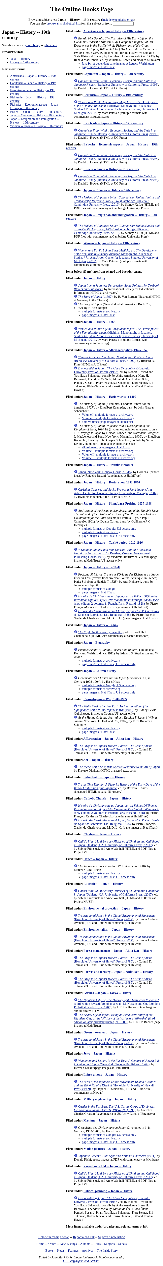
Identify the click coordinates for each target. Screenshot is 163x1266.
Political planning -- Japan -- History (107, 1191)
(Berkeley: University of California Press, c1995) (116, 82)
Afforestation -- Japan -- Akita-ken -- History (113, 738)
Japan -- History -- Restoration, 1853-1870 (111, 482)
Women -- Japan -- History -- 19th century (36, 126)
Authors (85, 1243)
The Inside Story (107, 1250)
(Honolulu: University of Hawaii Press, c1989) (115, 1085)
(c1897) (95, 296)
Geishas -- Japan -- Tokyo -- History (107, 993)
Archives (87, 1250)
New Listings (68, 1243)
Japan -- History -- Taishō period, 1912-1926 (113, 542)
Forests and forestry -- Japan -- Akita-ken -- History (118, 971)
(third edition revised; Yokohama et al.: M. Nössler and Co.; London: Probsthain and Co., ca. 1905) (117, 1003)
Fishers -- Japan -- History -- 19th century (36, 111)
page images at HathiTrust (98, 67)
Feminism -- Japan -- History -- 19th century (113, 95)
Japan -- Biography (96, 642)
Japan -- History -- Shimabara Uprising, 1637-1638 (117, 503)
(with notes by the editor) (100, 632)
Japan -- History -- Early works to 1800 (109, 396)
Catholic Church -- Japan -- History (107, 798)
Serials (122, 1243)
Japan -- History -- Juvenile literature (108, 465)
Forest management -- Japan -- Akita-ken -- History (117, 950)
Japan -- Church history (99, 671)
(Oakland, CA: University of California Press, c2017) (116, 843)
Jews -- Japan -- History (99, 1053)
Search (52, 1243)
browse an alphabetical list (63, 23)
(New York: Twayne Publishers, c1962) (116, 1062)
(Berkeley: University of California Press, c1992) (113, 359)
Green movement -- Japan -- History (107, 1032)
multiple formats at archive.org (101, 311)
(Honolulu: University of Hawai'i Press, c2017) (114, 917)
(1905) (111, 708)
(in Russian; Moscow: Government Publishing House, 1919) (112, 553)
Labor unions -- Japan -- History (105, 1074)
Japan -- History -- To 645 (100, 625)
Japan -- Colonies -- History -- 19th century (37, 115)
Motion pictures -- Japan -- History (106, 1148)
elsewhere (51, 45)
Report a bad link (84, 1237)
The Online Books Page (81, 9)
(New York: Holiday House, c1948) (105, 472)
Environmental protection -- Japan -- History (113, 908)
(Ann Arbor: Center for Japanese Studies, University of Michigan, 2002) (115, 491)
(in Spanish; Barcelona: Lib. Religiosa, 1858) (116, 612)
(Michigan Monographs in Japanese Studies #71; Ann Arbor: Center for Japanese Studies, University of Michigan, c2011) (116, 107)
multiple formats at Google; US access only (109, 528)
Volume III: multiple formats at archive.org (108, 458)
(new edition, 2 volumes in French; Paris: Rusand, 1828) (116, 600)
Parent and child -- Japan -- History (107, 1166)
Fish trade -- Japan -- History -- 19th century (113, 123)
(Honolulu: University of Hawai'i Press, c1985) (113, 747)
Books (49, 1250)
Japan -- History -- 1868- (99, 321)
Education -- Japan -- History (103, 883)
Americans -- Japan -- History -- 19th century (113, 31)
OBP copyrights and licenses (81, 1261)
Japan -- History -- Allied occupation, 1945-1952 (115, 350)
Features (73, 1250)
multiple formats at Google (98, 588)
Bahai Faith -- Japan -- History (104, 777)
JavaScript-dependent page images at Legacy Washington (118, 63)
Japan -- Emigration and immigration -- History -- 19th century (34, 120)
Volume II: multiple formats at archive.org (108, 418)
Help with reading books (53, 1237)
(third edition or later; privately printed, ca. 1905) (114, 1018)
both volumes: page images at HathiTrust (107, 421)
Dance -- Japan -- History (100, 859)
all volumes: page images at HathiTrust (106, 447)
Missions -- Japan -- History (101, 1120)
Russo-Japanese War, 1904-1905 (105, 699)
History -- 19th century (24, 62)
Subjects (109, 1243)
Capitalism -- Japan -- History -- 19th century (113, 74)
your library (32, 45)
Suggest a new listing (111, 1237)
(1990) (114, 1108)
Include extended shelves (118, 19)
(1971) (116, 1156)
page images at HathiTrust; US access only (108, 535)
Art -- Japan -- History (98, 759)
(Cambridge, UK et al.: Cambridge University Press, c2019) (117, 201)
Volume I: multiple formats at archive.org (107, 414)
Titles (97, 1243)
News (60, 1250)
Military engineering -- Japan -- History (109, 1099)
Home (40, 1243)
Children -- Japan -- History (102, 834)
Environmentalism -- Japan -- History (108, 929)
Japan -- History (20, 58)
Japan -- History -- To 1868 (101, 567)
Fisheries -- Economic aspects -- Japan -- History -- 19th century (35, 106)
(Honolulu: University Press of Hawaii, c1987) (112, 370)
